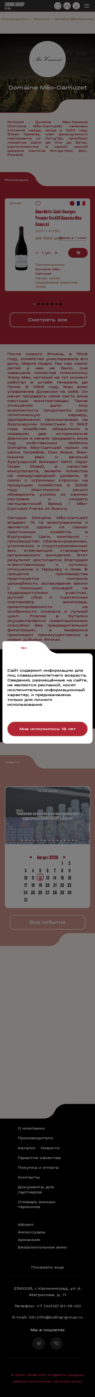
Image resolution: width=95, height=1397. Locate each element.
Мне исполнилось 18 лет (47, 729)
